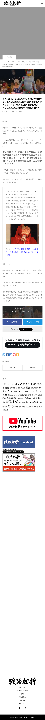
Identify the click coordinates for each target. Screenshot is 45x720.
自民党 (30, 402)
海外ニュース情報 (22, 690)
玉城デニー (28, 398)
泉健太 (23, 398)
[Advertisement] (22, 31)
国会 (28, 387)
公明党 (18, 388)
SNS (4, 384)
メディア (25, 383)
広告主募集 (22, 697)
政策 (25, 395)
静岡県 (21, 407)
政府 (7, 395)
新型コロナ (32, 395)
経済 (20, 402)
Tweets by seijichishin (10, 449)
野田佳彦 (15, 406)
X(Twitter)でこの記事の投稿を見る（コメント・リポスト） (22, 345)
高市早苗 (36, 407)
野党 (10, 406)
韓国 (25, 407)
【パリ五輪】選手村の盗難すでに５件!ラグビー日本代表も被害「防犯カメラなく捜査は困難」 (22, 252)
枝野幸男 (13, 398)
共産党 (23, 388)
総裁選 (23, 402)
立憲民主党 (10, 402)
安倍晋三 (17, 391)
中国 (32, 384)
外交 (7, 391)
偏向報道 (12, 388)
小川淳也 (32, 391)
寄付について (22, 703)
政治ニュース (13, 395)
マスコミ (15, 383)
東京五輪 (7, 398)
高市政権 (30, 407)
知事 (34, 398)
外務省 (12, 391)
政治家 (20, 395)
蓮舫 (37, 402)
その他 (9, 57)
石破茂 (38, 398)
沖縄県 (19, 398)
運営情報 (22, 700)
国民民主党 (34, 388)
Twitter (8, 384)
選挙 (6, 407)
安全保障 (25, 391)
